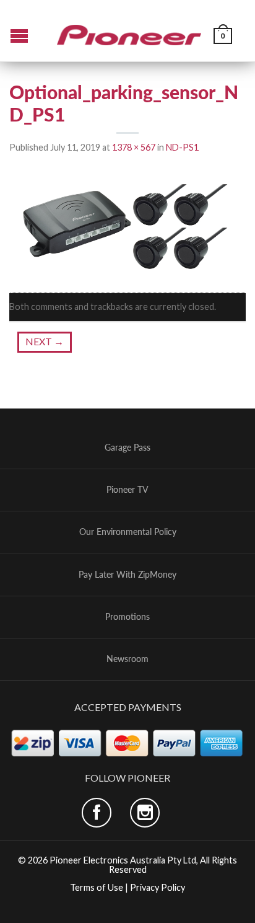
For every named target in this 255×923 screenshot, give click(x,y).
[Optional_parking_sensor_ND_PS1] (127, 224)
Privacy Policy (157, 887)
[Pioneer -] (129, 30)
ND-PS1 (182, 147)
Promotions (127, 617)
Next (44, 341)
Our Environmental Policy (127, 532)
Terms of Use (96, 887)
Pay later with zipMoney (127, 575)
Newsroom (127, 659)
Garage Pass (127, 448)
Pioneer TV (127, 490)
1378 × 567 (133, 147)
